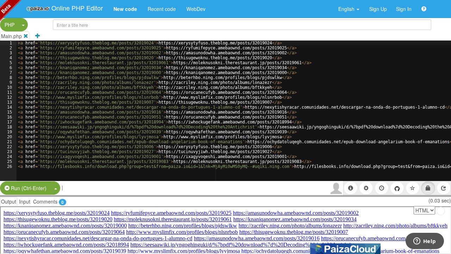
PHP (9, 24)
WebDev (195, 8)
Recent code (162, 8)
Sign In (404, 8)
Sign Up (378, 8)
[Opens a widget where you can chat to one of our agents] (424, 241)
